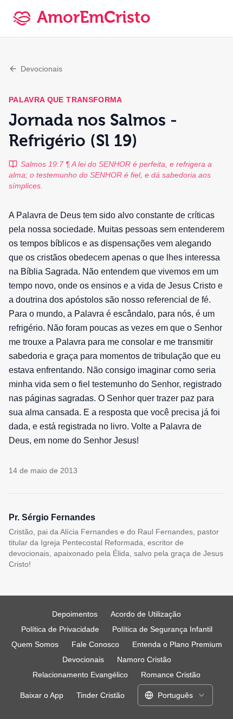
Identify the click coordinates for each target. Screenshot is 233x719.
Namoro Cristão (144, 659)
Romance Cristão (170, 674)
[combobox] (175, 695)
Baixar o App (41, 695)
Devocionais (41, 68)
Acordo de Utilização (146, 614)
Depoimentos (75, 614)
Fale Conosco (95, 644)
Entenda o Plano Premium (177, 644)
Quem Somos (35, 644)
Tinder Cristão (100, 695)
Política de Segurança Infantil (162, 629)
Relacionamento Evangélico (80, 674)
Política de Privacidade (60, 629)
